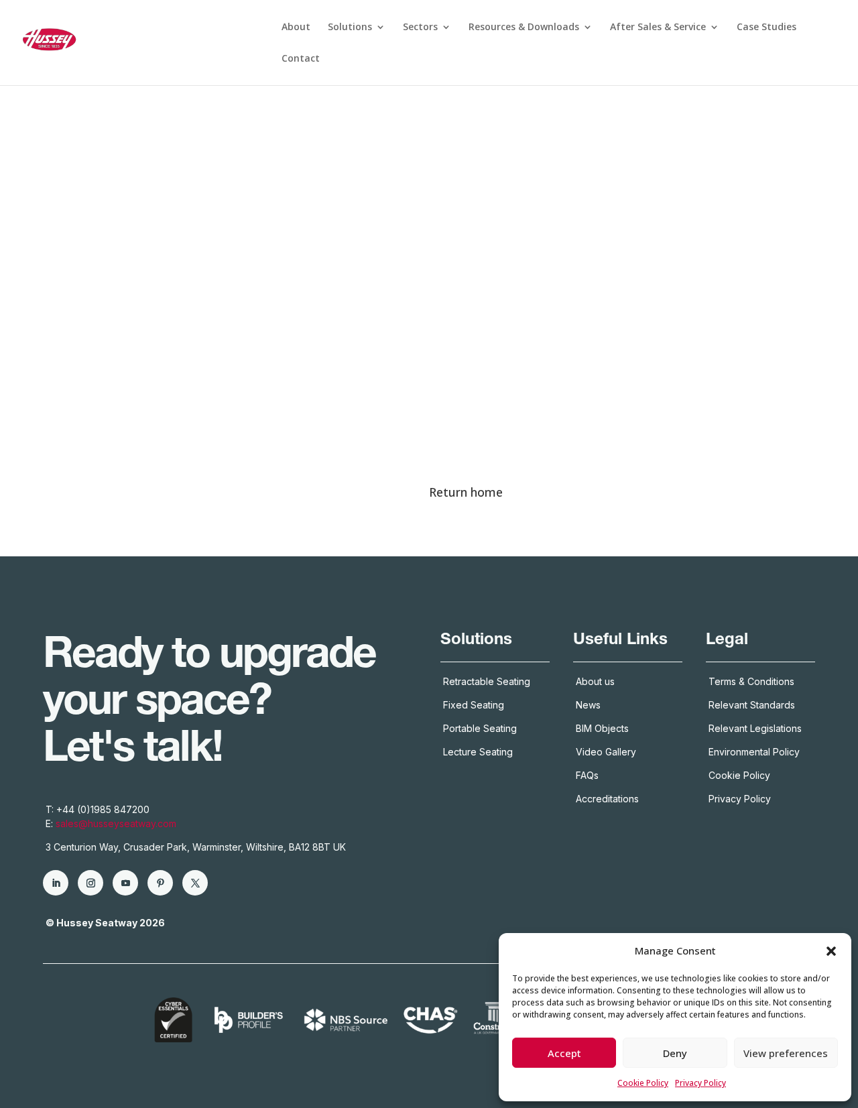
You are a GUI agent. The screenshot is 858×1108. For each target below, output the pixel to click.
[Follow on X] (195, 883)
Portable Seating (480, 728)
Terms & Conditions (751, 681)
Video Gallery (606, 751)
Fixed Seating (473, 705)
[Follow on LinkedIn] (55, 883)
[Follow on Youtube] (125, 883)
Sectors (420, 27)
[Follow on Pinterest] (160, 883)
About (296, 27)
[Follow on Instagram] (90, 883)
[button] (831, 951)
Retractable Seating (486, 681)
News (588, 705)
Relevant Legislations (755, 728)
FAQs (587, 775)
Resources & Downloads (524, 27)
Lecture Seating (478, 751)
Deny (675, 1053)
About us (595, 681)
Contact (301, 59)
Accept (564, 1053)
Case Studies (766, 27)
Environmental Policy (754, 751)
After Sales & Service (658, 27)
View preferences (785, 1053)
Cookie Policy (642, 1083)
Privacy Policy (700, 1083)
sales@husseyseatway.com (116, 823)
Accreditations (608, 798)
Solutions (350, 27)
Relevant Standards (752, 705)
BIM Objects (602, 728)
